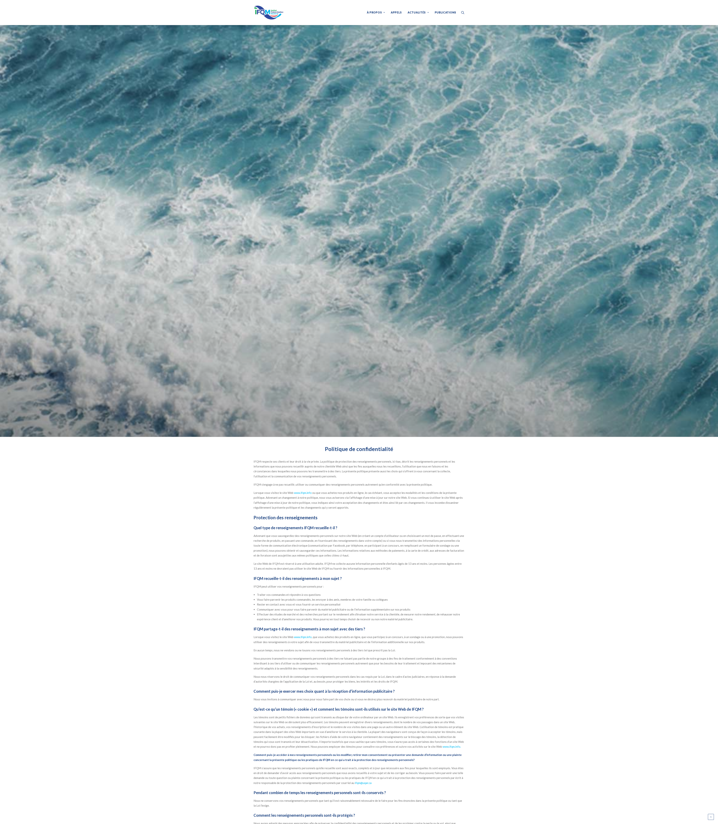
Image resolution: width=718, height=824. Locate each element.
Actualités (417, 12)
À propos (374, 12)
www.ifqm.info (303, 492)
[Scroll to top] (711, 816)
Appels (396, 12)
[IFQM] (269, 12)
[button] (462, 12)
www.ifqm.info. (452, 746)
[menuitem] (376, 12)
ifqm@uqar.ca (363, 783)
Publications (445, 12)
